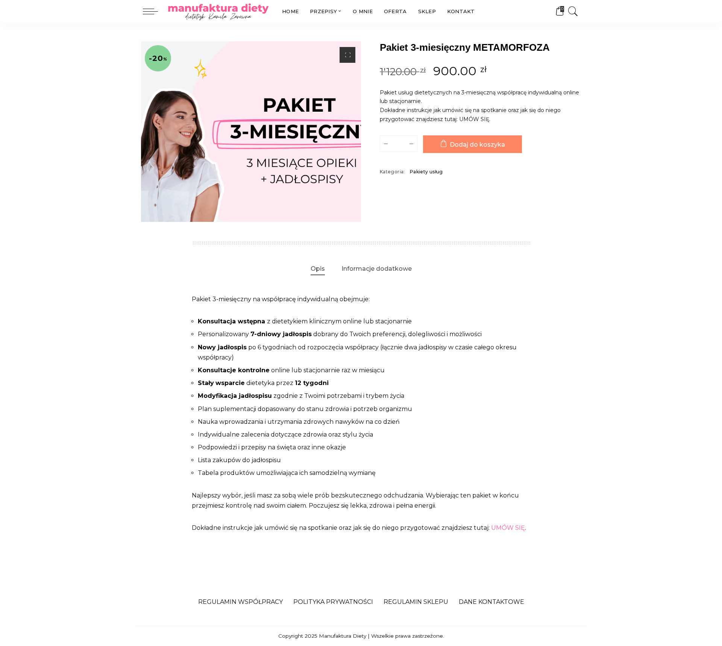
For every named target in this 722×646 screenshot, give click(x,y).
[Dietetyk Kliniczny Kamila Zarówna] (218, 11)
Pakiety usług (426, 171)
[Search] (573, 11)
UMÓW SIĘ (474, 119)
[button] (347, 55)
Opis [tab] (318, 268)
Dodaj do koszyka (477, 144)
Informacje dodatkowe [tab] (376, 268)
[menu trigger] (154, 11)
